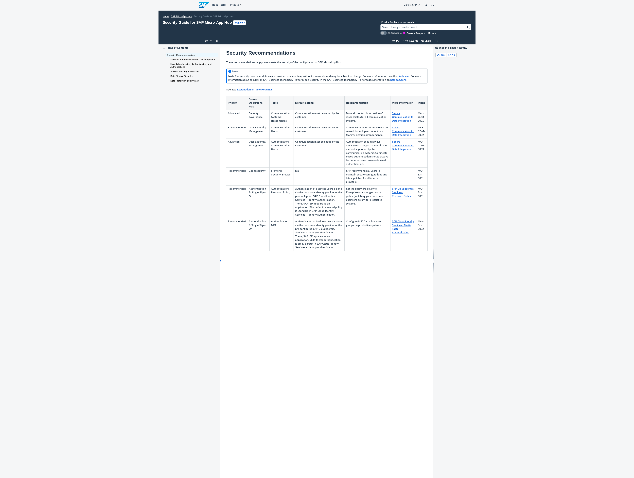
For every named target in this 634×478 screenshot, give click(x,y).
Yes (440, 54)
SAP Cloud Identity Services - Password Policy (403, 192)
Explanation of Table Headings (254, 89)
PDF (396, 40)
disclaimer (403, 76)
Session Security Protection (184, 71)
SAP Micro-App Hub (181, 16)
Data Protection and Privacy (184, 80)
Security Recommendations (181, 55)
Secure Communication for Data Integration (403, 117)
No (451, 54)
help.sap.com (398, 79)
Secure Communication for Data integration (192, 59)
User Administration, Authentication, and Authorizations (190, 65)
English (238, 22)
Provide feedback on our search (397, 22)
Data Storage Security (181, 76)
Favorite (411, 40)
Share (426, 40)
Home (166, 16)
